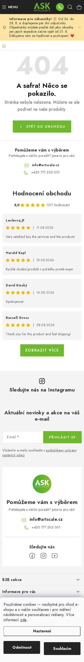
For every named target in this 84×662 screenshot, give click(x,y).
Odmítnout (22, 647)
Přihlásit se (62, 437)
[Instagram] (43, 556)
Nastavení (42, 631)
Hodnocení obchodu (42, 193)
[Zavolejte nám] (60, 7)
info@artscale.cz (45, 165)
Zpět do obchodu (45, 126)
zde (23, 620)
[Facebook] (32, 556)
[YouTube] (54, 556)
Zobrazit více (42, 350)
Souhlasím (62, 648)
